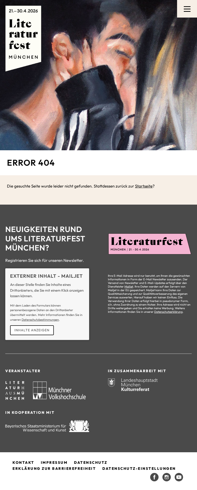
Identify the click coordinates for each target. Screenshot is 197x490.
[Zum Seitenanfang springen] (186, 475)
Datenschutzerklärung (168, 312)
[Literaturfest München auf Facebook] (154, 477)
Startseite (144, 185)
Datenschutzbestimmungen (40, 319)
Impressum (54, 462)
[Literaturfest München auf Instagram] (166, 477)
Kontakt (23, 462)
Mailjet (128, 286)
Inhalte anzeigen (31, 330)
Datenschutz (90, 462)
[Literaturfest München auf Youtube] (179, 477)
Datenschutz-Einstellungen (139, 468)
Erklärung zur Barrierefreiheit (54, 468)
